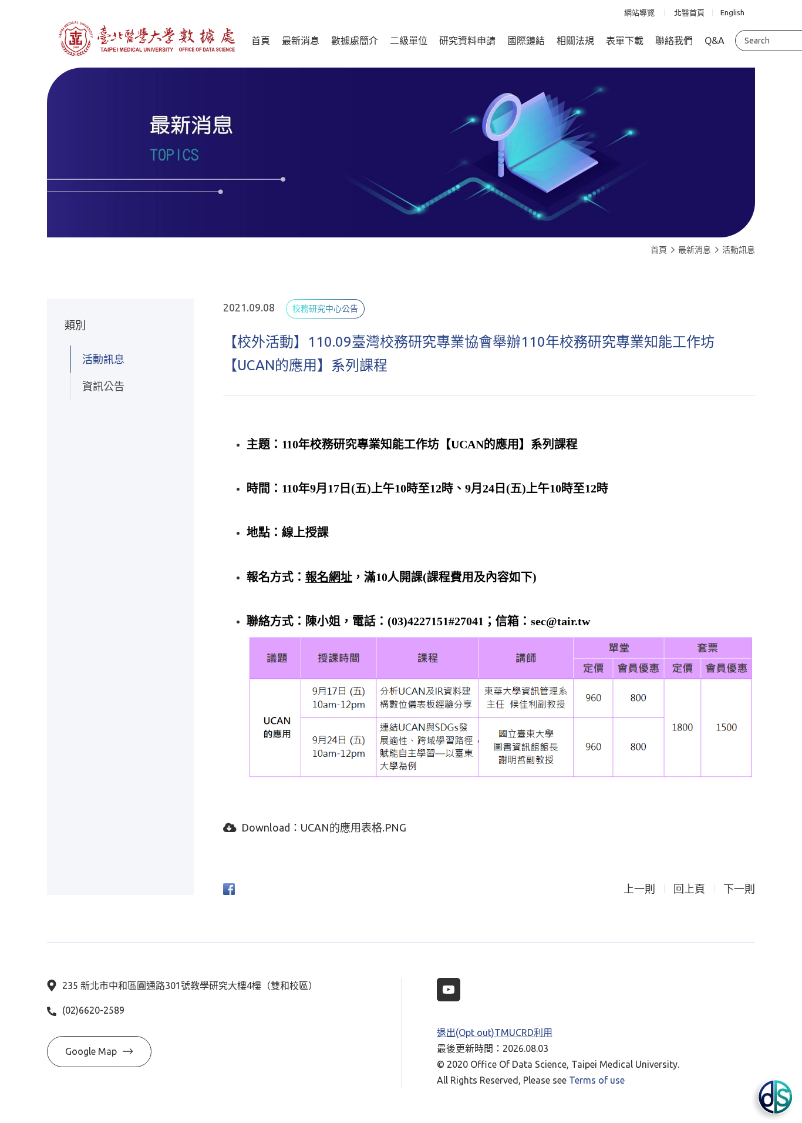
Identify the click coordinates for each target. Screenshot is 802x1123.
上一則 (639, 888)
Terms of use (597, 1080)
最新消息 (694, 249)
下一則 (739, 888)
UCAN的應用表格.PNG (353, 827)
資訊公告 (103, 386)
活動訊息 (738, 249)
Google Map (91, 1051)
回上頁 (689, 888)
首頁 (659, 249)
